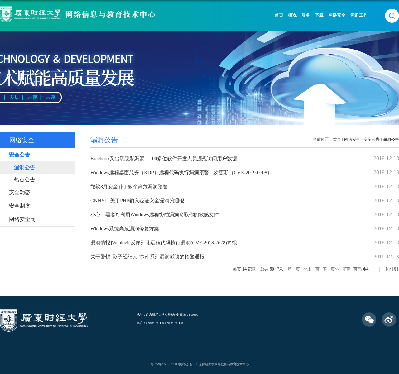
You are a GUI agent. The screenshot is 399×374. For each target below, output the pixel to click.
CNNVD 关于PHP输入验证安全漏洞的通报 (137, 200)
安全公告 (371, 139)
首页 (279, 15)
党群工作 (359, 15)
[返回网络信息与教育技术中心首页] (80, 8)
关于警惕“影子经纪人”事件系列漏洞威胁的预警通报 (147, 256)
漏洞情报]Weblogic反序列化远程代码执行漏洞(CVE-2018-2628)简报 (163, 242)
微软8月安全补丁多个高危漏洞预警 (129, 186)
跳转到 (392, 269)
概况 (292, 15)
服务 (305, 15)
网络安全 (337, 15)
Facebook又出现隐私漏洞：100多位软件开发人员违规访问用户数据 (163, 158)
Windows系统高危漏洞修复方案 (124, 228)
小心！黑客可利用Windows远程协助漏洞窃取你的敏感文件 (154, 214)
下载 (319, 15)
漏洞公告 (391, 139)
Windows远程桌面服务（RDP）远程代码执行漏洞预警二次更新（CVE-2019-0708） (181, 172)
